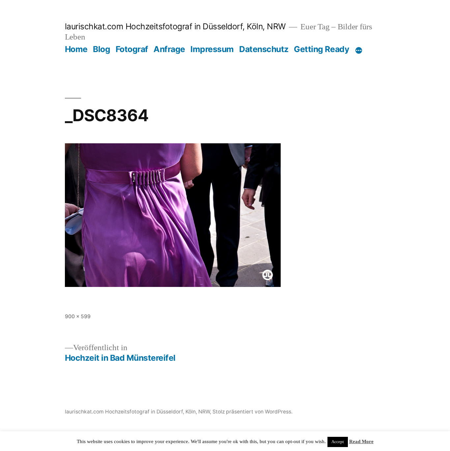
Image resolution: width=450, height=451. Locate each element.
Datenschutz (264, 49)
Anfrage (169, 49)
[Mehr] (359, 50)
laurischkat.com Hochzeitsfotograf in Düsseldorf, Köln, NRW (175, 26)
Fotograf (132, 49)
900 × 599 (78, 316)
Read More (361, 441)
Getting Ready (321, 49)
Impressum (212, 49)
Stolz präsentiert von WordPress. (252, 412)
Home (76, 49)
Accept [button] (337, 441)
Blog (101, 49)
